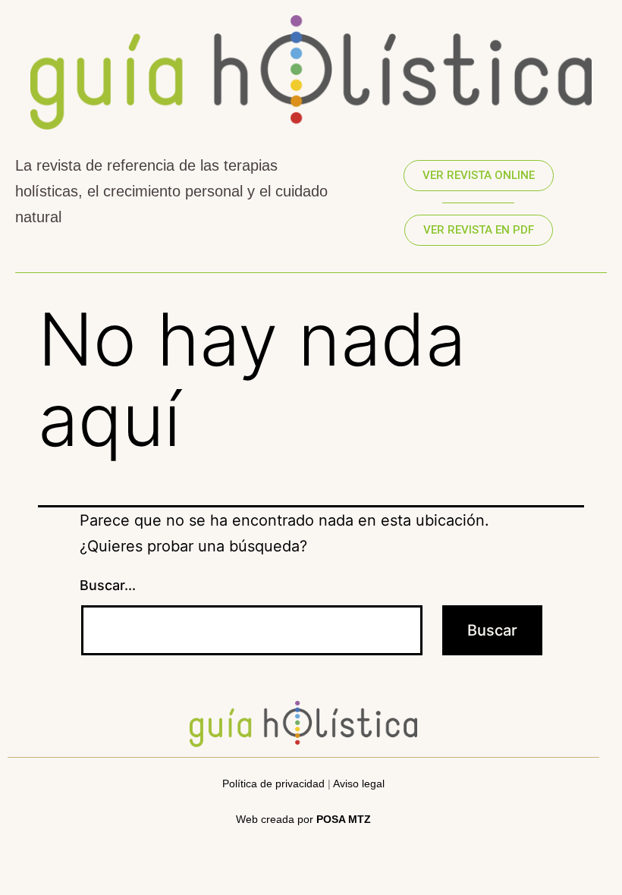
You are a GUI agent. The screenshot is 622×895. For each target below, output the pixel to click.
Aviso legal (359, 783)
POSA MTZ (343, 819)
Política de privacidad (273, 783)
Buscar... (108, 585)
